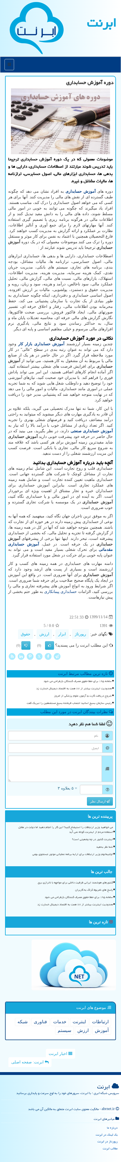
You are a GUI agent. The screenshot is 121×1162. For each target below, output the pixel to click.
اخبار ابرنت (58, 1054)
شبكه (22, 1021)
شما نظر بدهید (104, 847)
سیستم (64, 1030)
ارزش (44, 634)
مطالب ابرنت (110, 1148)
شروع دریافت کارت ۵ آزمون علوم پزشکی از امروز (83, 696)
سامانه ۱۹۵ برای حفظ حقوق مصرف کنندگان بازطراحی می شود (78, 681)
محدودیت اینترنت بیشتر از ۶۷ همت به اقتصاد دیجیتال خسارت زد (74, 688)
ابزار (62, 634)
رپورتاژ (80, 634)
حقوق (25, 634)
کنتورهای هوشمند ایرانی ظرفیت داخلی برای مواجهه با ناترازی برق (75, 882)
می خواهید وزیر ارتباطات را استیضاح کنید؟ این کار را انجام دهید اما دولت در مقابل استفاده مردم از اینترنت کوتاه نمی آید (65, 829)
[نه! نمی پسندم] (25, 645)
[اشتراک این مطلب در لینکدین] (21, 656)
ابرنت (102, 22)
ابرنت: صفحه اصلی (28, 1062)
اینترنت (79, 1021)
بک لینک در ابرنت (107, 1135)
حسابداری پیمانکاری (60, 592)
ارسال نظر (98, 801)
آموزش (102, 1030)
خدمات (59, 1021)
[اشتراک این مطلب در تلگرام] (57, 656)
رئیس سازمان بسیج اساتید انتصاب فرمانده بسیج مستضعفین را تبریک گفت (69, 703)
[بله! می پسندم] (49, 645)
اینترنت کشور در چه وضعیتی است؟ (92, 839)
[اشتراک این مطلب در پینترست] (30, 656)
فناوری (40, 1021)
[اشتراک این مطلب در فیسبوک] (48, 656)
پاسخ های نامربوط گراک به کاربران (94, 890)
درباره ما (112, 1128)
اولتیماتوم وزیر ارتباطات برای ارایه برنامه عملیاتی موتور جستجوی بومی (72, 854)
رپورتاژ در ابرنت (107, 1141)
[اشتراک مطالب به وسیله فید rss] (12, 656)
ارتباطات (100, 1021)
